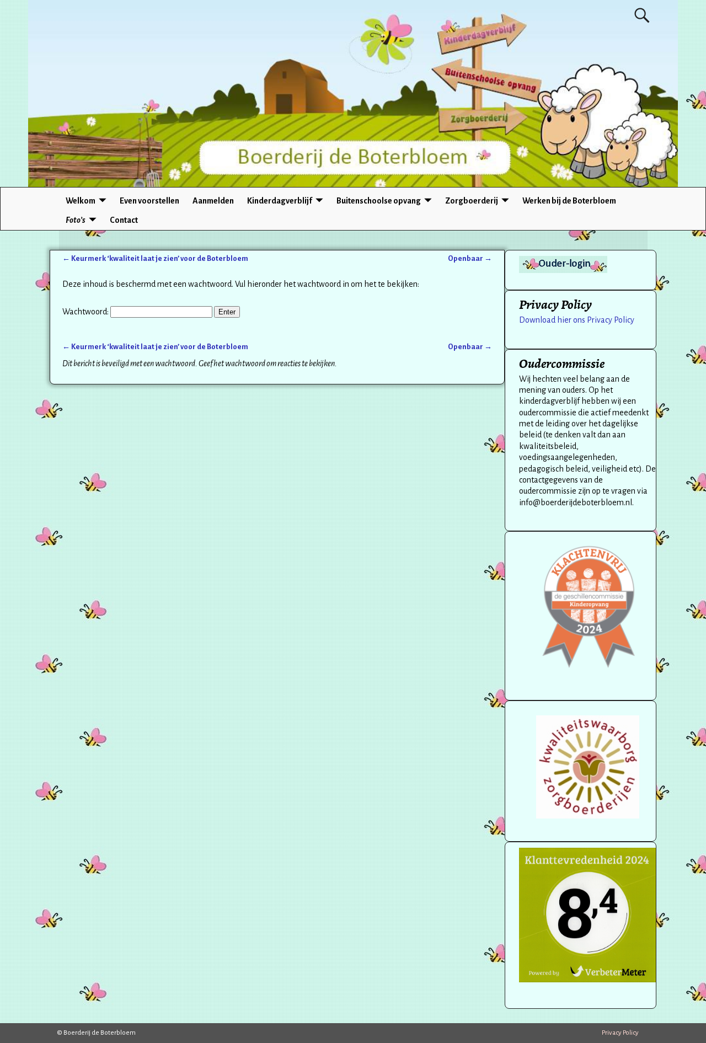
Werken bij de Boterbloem (569, 200)
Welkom (80, 200)
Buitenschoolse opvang (378, 200)
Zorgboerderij (471, 200)
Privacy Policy (620, 1032)
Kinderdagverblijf (279, 200)
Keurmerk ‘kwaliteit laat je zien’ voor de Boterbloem (155, 258)
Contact (124, 220)
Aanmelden (213, 200)
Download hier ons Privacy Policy (576, 319)
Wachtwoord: (86, 311)
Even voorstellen (149, 200)
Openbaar (470, 258)
